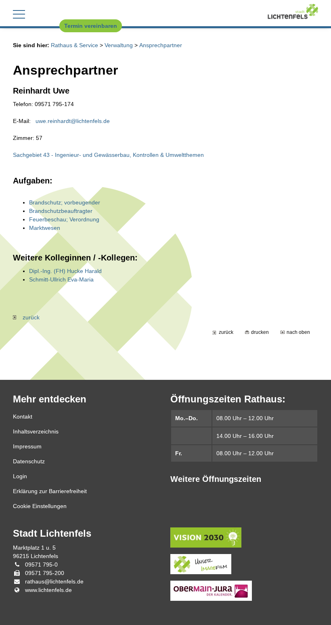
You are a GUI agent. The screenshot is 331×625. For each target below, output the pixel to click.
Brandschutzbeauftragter (60, 211)
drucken (260, 332)
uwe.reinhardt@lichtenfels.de (73, 121)
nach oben (298, 332)
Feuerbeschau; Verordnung (64, 219)
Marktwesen (44, 228)
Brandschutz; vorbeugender (64, 202)
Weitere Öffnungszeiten (215, 479)
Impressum (27, 446)
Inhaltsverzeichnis (36, 431)
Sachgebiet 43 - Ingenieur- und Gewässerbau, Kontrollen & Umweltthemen (108, 155)
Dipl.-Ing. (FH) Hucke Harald (65, 271)
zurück (28, 317)
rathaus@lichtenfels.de (54, 581)
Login (20, 476)
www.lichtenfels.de (48, 590)
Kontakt (22, 416)
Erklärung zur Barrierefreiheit (50, 491)
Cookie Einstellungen (40, 506)
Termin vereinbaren (90, 26)
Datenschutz (29, 461)
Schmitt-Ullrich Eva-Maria (61, 279)
